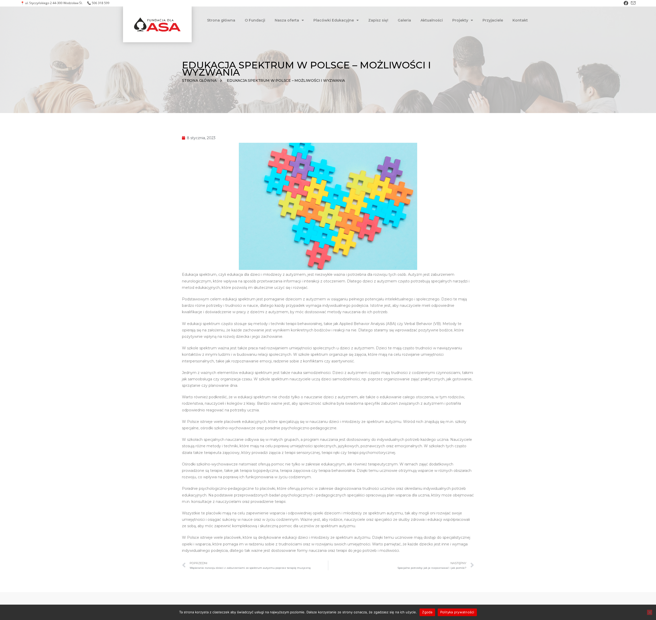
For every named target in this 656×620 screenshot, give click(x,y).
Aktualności (432, 20)
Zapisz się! (378, 20)
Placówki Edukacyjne (333, 20)
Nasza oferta (287, 20)
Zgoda (427, 612)
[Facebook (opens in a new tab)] (626, 3)
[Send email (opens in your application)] (633, 3)
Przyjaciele (493, 20)
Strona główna (221, 20)
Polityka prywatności (457, 612)
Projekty (460, 20)
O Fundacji (255, 20)
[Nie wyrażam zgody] (649, 612)
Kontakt (520, 20)
